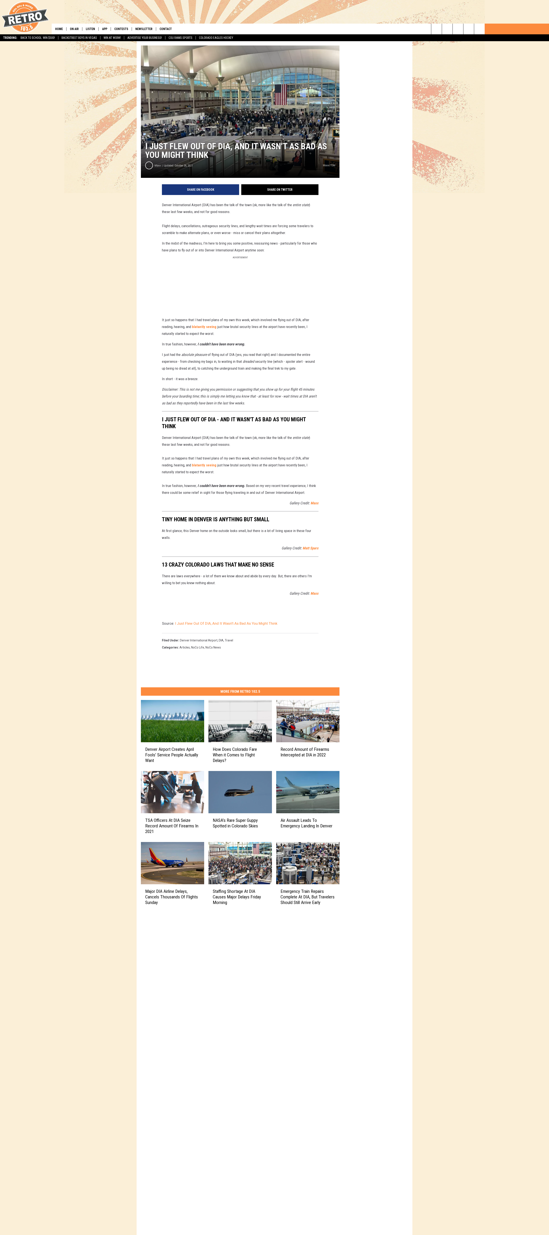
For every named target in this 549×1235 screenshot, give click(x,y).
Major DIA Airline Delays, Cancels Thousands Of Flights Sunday (171, 897)
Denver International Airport (198, 640)
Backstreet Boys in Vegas (79, 37)
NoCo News (213, 647)
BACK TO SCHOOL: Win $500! (38, 37)
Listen (90, 29)
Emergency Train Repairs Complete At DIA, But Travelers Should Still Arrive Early (308, 897)
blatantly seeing (204, 327)
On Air (74, 29)
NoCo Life (197, 647)
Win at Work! (112, 37)
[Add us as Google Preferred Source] (447, 29)
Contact (166, 29)
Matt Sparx (310, 548)
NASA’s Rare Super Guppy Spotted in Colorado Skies (235, 823)
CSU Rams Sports (180, 37)
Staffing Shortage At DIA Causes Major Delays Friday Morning (237, 897)
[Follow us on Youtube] (479, 29)
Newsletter (143, 29)
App (104, 29)
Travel (229, 640)
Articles (184, 647)
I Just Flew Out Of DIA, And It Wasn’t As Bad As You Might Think (226, 623)
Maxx (158, 165)
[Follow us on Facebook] (458, 29)
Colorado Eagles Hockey (216, 37)
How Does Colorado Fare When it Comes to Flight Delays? (235, 755)
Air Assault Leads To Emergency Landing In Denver (306, 823)
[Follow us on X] (468, 29)
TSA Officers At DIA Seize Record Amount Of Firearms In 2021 (171, 826)
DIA (221, 640)
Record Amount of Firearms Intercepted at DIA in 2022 (305, 752)
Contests (121, 29)
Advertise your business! (144, 37)
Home (59, 29)
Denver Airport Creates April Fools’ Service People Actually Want (171, 755)
